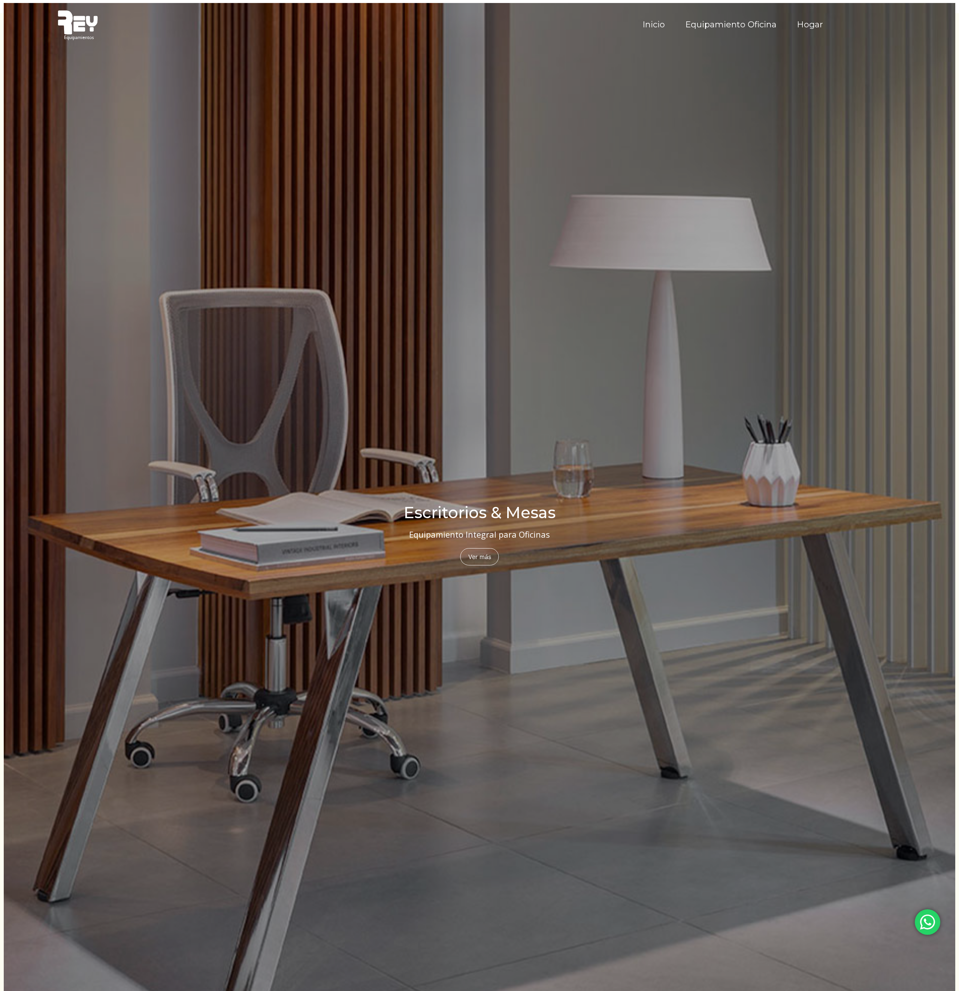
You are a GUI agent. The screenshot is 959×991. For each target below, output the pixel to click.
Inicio (653, 24)
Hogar (810, 24)
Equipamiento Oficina (731, 24)
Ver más (479, 557)
